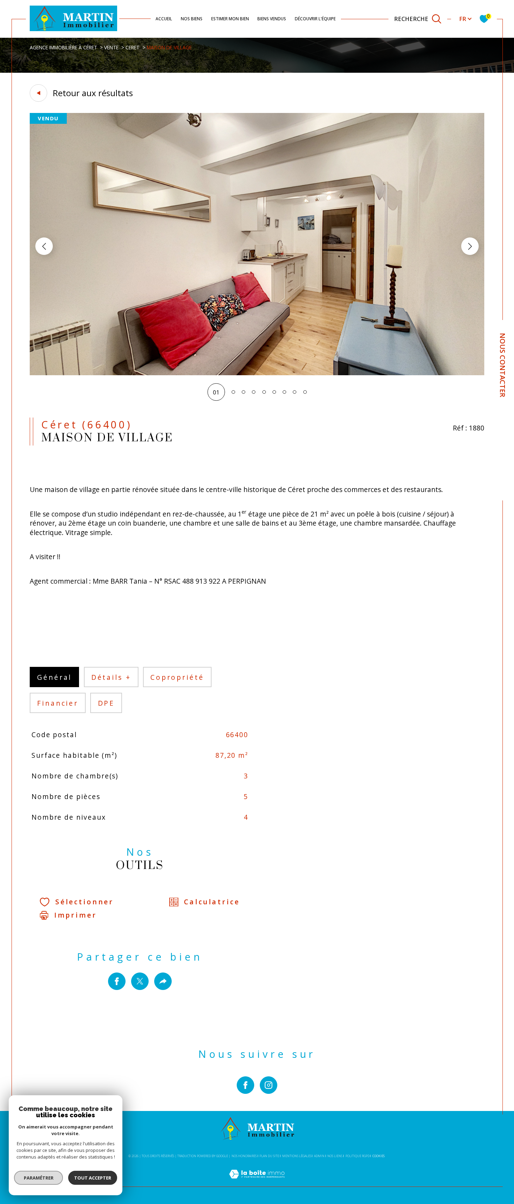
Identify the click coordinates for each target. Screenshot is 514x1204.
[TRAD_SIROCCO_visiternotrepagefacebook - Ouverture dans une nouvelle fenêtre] (245, 1085)
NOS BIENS (191, 18)
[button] (470, 246)
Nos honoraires (244, 1156)
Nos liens (334, 1156)
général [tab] (54, 677)
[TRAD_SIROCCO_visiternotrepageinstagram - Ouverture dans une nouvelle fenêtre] (268, 1085)
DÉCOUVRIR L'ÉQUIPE (315, 18)
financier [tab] (57, 703)
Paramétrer (38, 1178)
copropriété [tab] (177, 677)
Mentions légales (296, 1156)
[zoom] (257, 373)
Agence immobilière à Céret (63, 47)
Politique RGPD (357, 1156)
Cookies (378, 1156)
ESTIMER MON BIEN (230, 18)
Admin (319, 1156)
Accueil (164, 18)
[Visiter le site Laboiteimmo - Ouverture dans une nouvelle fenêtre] (257, 1182)
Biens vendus (271, 18)
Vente (111, 47)
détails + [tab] (111, 677)
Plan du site (269, 1156)
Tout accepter (92, 1178)
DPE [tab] (106, 703)
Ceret (133, 47)
